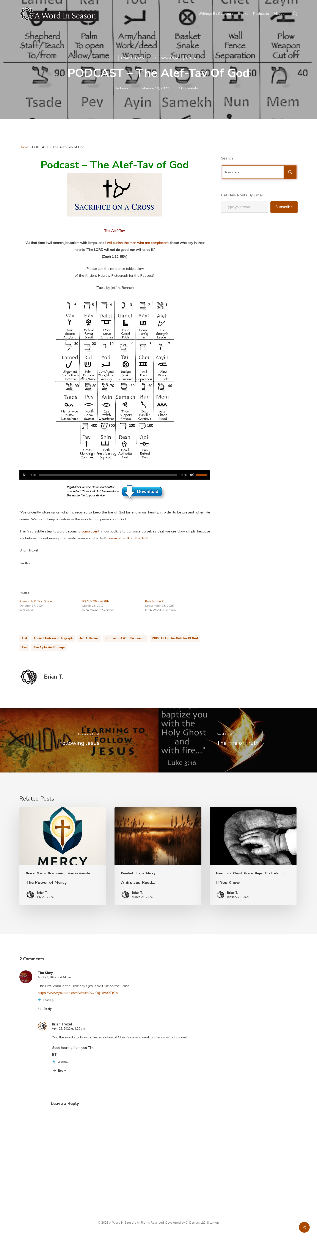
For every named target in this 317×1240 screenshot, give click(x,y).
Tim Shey (45, 973)
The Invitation (274, 873)
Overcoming (57, 873)
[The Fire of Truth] (237, 740)
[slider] (202, 473)
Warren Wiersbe (79, 873)
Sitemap (213, 1222)
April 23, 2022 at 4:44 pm (54, 977)
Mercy (41, 873)
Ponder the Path (156, 601)
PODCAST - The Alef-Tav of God (175, 638)
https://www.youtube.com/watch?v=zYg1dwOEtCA (78, 992)
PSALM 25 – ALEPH (95, 601)
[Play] (25, 475)
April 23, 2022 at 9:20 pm (68, 1028)
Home (24, 147)
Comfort (127, 873)
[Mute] (192, 475)
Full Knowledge (164, 58)
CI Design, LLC (196, 1222)
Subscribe (284, 207)
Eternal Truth (132, 58)
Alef (24, 638)
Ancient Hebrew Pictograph (53, 638)
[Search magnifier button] (290, 172)
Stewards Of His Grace (35, 601)
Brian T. (126, 88)
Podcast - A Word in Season (125, 638)
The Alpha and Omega (49, 647)
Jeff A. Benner (89, 638)
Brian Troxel (62, 1024)
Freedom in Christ (229, 873)
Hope (258, 873)
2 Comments (188, 88)
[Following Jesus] (79, 740)
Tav (24, 647)
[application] (114, 475)
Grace (191, 58)
